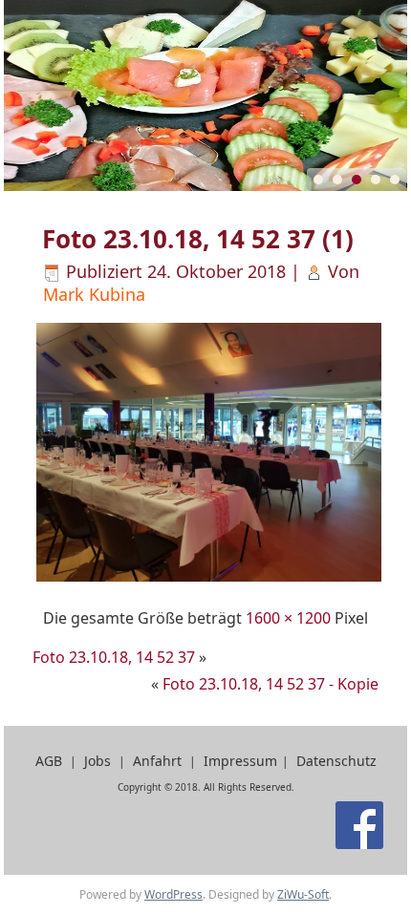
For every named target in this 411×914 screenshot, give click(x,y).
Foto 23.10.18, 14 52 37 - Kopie (270, 683)
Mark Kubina (94, 294)
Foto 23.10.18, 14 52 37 (113, 657)
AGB (48, 761)
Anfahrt (157, 761)
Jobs (97, 761)
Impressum (240, 761)
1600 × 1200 (288, 617)
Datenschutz (336, 761)
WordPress (173, 894)
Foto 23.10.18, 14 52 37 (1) (198, 239)
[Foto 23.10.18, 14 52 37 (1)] (208, 578)
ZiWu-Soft (303, 894)
